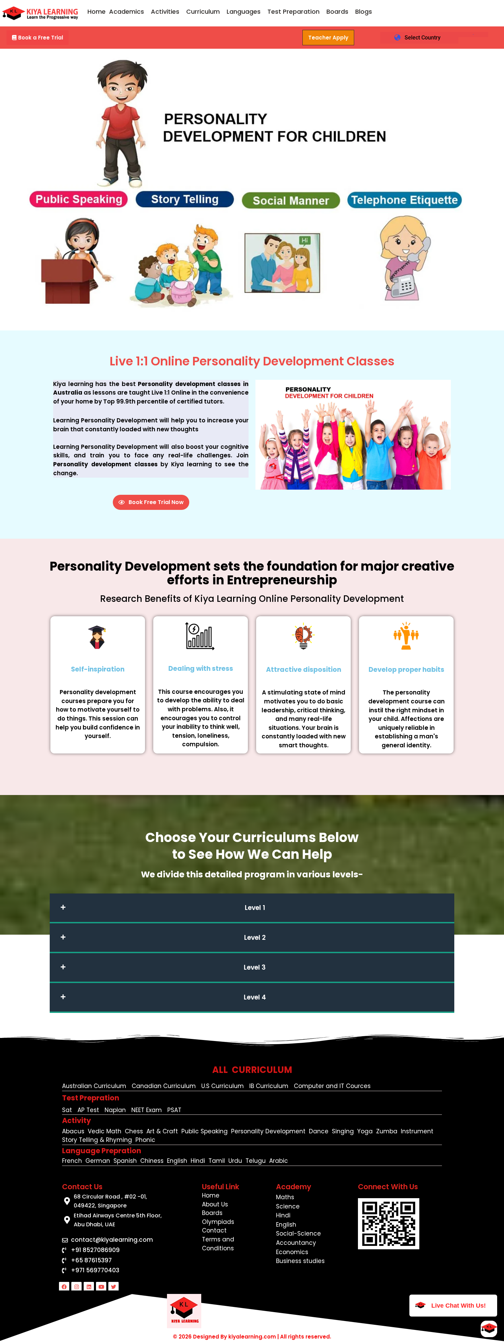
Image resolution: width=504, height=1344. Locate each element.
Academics (126, 11)
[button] (128, 12)
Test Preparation (293, 11)
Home (96, 11)
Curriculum (203, 11)
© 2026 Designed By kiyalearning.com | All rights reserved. (252, 1336)
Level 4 (255, 997)
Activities (165, 11)
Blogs (363, 11)
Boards (337, 11)
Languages (244, 11)
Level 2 (255, 937)
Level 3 (255, 967)
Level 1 (255, 907)
